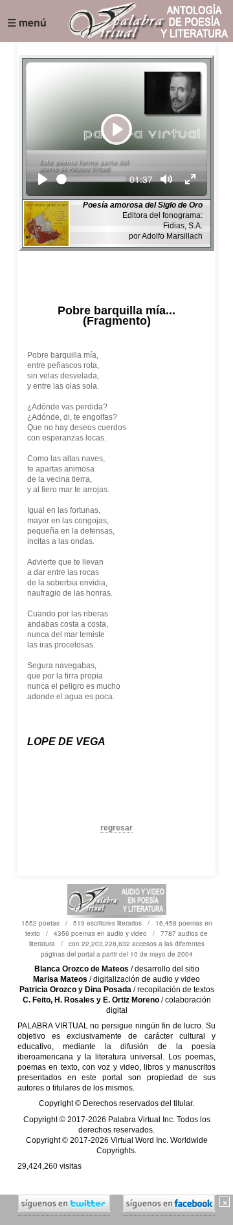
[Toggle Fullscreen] (190, 179)
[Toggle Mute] (166, 179)
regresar (116, 827)
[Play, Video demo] (42, 179)
